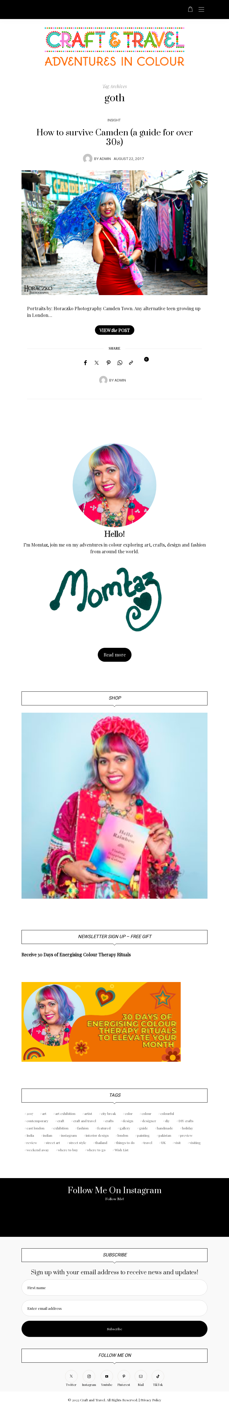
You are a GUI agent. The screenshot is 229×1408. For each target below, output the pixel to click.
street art (53, 1142)
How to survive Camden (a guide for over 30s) (114, 138)
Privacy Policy (150, 1400)
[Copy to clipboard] (131, 362)
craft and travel (84, 1121)
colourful (167, 1113)
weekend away (38, 1150)
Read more (115, 655)
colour (146, 1113)
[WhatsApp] (120, 362)
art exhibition (65, 1113)
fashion (83, 1128)
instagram (69, 1135)
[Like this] (142, 362)
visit (178, 1142)
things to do (125, 1142)
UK (163, 1142)
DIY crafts (186, 1121)
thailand (101, 1142)
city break (108, 1113)
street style (77, 1142)
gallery (125, 1128)
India (30, 1135)
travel (148, 1142)
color (129, 1113)
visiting (195, 1142)
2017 (30, 1113)
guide (143, 1128)
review (32, 1142)
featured (104, 1128)
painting (143, 1135)
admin (105, 159)
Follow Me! (114, 1199)
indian (47, 1135)
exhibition (60, 1128)
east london (35, 1128)
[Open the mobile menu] (201, 9)
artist (88, 1113)
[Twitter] (96, 363)
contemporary (37, 1121)
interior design (97, 1135)
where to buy (68, 1150)
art (44, 1113)
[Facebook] (85, 362)
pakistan (165, 1135)
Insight (114, 120)
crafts (109, 1121)
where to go (96, 1150)
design (128, 1121)
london (123, 1135)
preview (186, 1135)
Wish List (121, 1150)
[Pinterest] (108, 362)
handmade (165, 1128)
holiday (187, 1128)
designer (149, 1121)
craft (60, 1121)
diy (167, 1121)
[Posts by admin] (87, 158)
